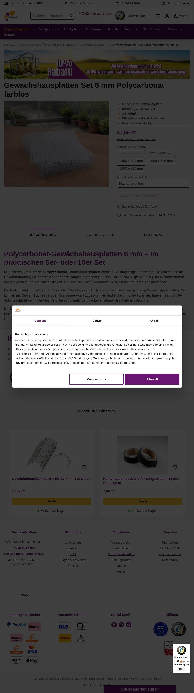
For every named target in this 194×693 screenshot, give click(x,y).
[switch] (181, 669)
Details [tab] (97, 320)
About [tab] (154, 320)
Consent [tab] (40, 320)
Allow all (152, 379)
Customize (94, 379)
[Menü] (188, 646)
